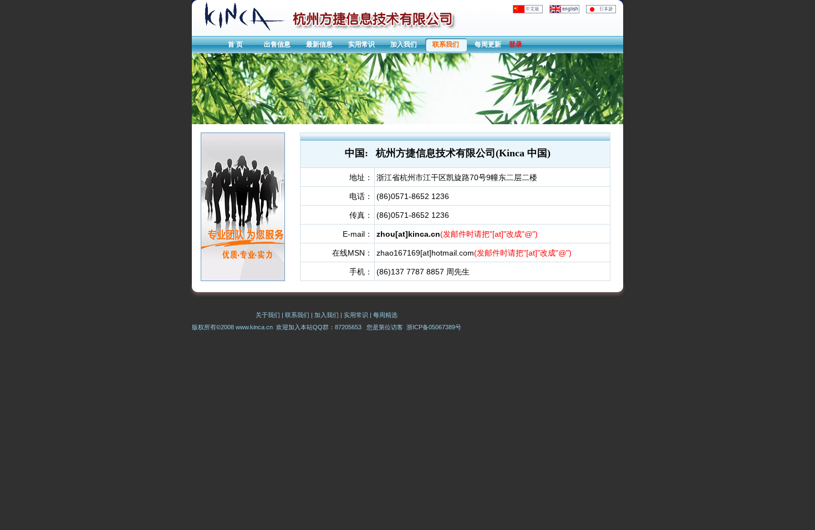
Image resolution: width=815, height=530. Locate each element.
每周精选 (385, 315)
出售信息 (277, 44)
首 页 (235, 44)
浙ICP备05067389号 (433, 327)
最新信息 (319, 44)
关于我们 (268, 315)
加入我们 (403, 44)
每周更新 (488, 44)
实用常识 (361, 44)
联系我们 (445, 44)
